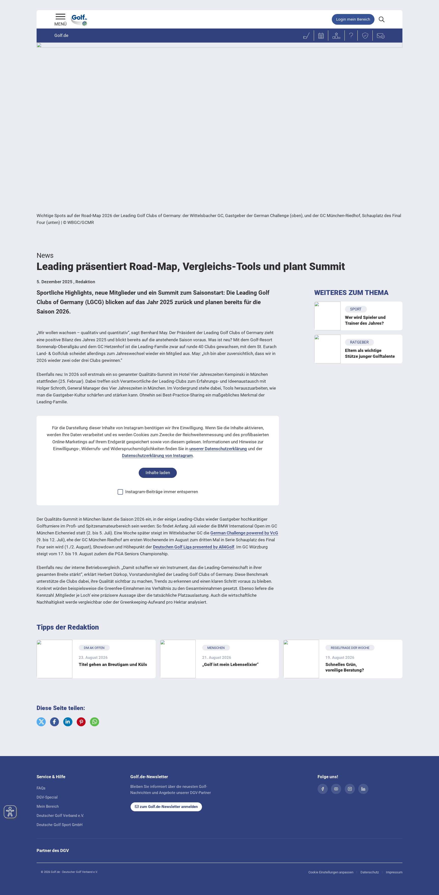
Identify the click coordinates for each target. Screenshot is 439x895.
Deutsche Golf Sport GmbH (60, 824)
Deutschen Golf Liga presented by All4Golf (193, 546)
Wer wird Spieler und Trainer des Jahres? (365, 320)
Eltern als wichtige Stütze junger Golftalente (370, 353)
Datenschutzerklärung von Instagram (157, 455)
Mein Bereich (48, 806)
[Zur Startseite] (60, 17)
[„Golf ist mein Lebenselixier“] (178, 659)
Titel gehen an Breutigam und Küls (113, 664)
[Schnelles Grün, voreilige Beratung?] (301, 659)
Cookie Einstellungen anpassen (330, 872)
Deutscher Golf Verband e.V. (60, 815)
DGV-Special (47, 797)
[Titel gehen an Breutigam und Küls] (54, 659)
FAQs (41, 788)
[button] (41, 722)
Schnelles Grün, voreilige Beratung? (344, 667)
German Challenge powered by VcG (244, 532)
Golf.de (61, 35)
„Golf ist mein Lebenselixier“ (230, 664)
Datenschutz (369, 872)
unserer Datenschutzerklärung (218, 448)
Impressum (394, 872)
